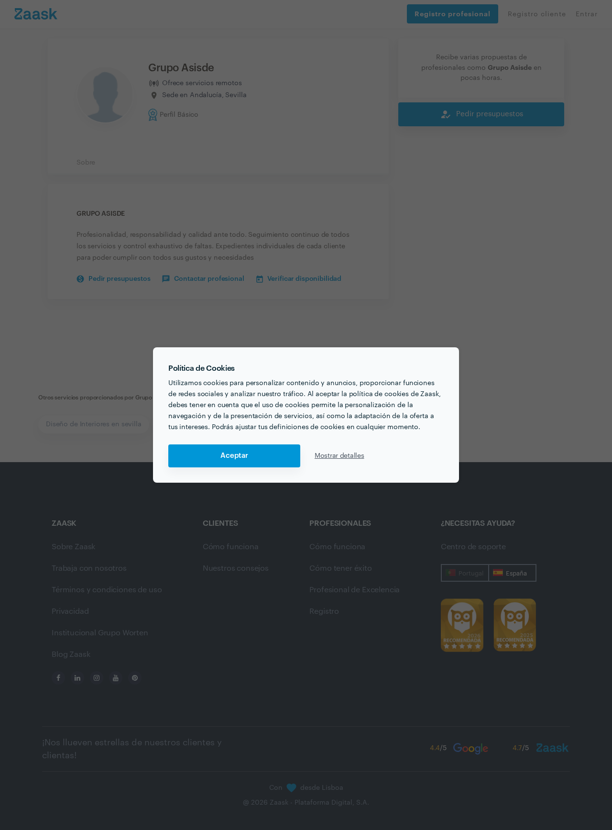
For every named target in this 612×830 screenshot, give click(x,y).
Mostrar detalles (339, 456)
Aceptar (234, 455)
